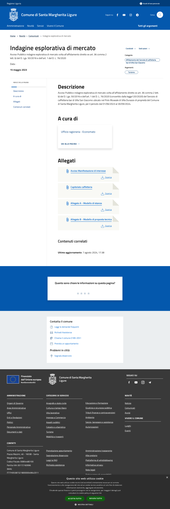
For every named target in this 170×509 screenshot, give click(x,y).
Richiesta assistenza (55, 465)
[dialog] (85, 492)
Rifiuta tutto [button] (95, 498)
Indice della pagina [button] (21, 82)
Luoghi (128, 425)
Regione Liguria (14, 3)
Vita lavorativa (52, 412)
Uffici (9, 412)
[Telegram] (136, 14)
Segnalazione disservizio (57, 455)
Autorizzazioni (92, 427)
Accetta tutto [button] (74, 498)
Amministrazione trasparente (99, 450)
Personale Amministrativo (18, 427)
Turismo (49, 431)
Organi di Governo (15, 403)
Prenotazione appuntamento (59, 450)
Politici (10, 422)
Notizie (128, 403)
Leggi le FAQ (51, 460)
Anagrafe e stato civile (56, 403)
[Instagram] (129, 14)
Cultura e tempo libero (56, 408)
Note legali (90, 469)
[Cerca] (160, 15)
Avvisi (127, 412)
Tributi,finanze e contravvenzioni (100, 412)
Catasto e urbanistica (55, 427)
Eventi (128, 430)
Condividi (129, 48)
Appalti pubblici (53, 422)
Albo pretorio (91, 455)
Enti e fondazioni (14, 417)
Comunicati (34, 36)
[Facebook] (116, 14)
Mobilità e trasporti (54, 436)
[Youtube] (123, 14)
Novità (22, 36)
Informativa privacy (94, 465)
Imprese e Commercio (56, 417)
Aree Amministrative (16, 408)
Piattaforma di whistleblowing (99, 460)
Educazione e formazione (97, 403)
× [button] (167, 478)
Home (12, 36)
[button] (85, 504)
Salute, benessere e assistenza (99, 422)
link (100, 493)
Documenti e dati (14, 431)
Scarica (108, 177)
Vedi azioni (143, 48)
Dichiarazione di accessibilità (98, 474)
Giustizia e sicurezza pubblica (99, 407)
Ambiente (90, 417)
